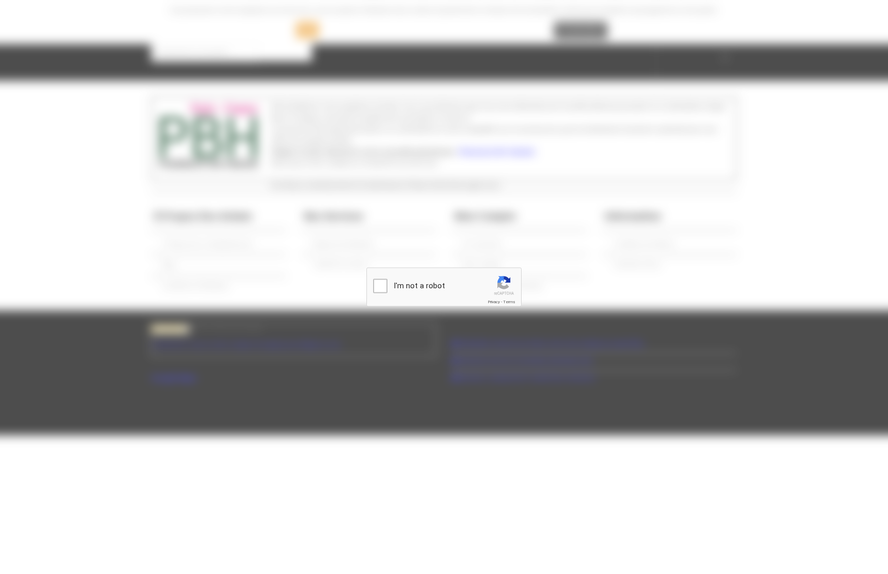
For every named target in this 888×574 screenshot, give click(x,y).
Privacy (494, 302)
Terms (509, 302)
